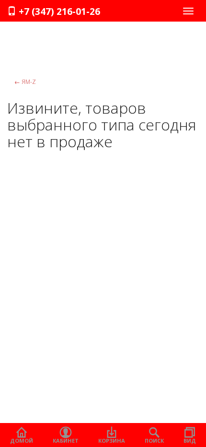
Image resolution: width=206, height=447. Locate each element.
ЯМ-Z (25, 82)
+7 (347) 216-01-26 (58, 11)
